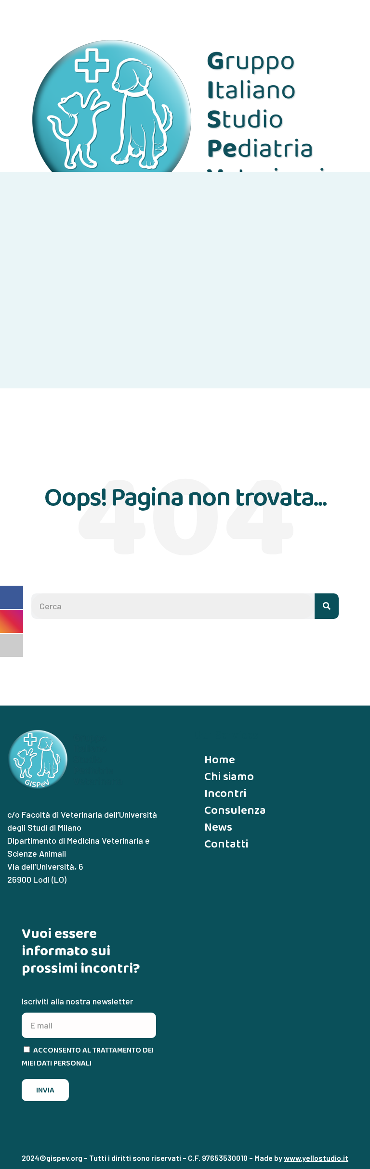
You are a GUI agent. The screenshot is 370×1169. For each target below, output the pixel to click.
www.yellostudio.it (316, 1157)
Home (219, 759)
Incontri (225, 792)
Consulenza (235, 809)
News (218, 826)
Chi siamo (229, 776)
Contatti (226, 843)
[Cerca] (327, 606)
